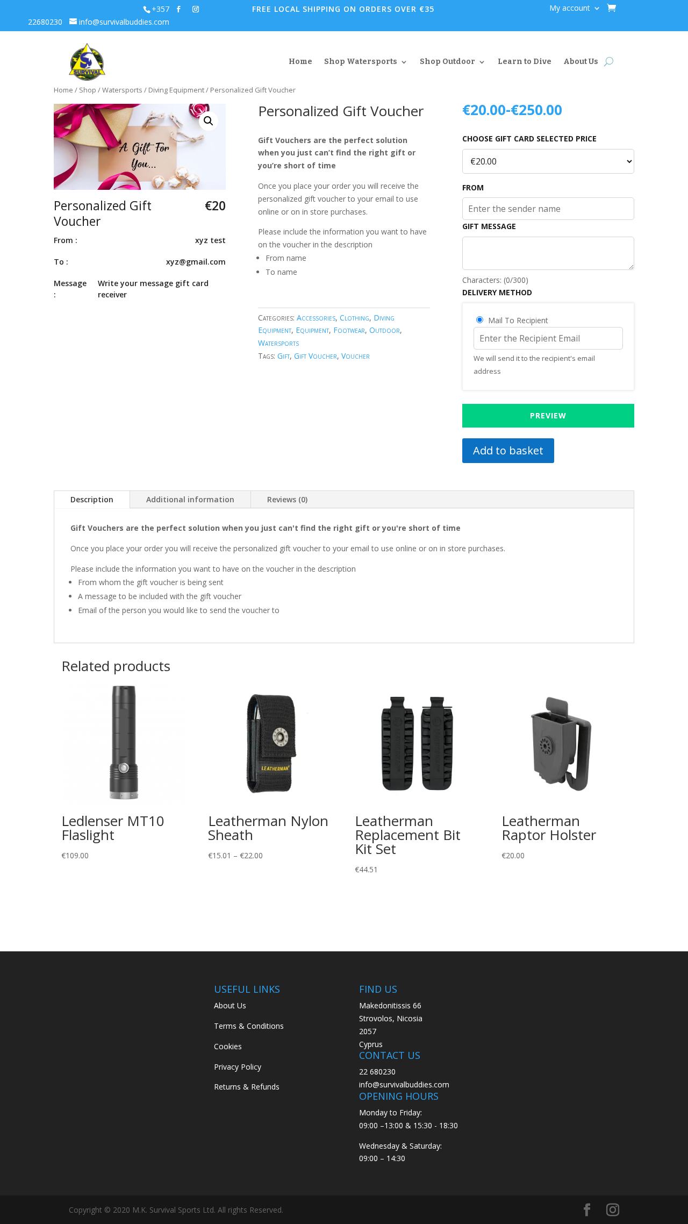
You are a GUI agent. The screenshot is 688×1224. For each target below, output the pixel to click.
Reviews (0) (287, 499)
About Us (580, 61)
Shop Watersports (360, 61)
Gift (283, 356)
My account (569, 8)
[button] (208, 121)
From (473, 188)
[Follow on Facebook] (178, 9)
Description (91, 499)
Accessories (316, 317)
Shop (87, 90)
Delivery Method (497, 292)
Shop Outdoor (447, 61)
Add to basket (508, 450)
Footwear (349, 330)
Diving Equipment (176, 90)
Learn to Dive (524, 61)
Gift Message (489, 226)
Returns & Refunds (247, 1086)
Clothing (354, 317)
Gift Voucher (315, 356)
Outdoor (384, 330)
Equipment (312, 330)
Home (300, 61)
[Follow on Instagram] (195, 9)
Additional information (190, 499)
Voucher (355, 356)
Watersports (122, 90)
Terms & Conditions (249, 1026)
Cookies (228, 1046)
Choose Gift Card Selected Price (529, 139)
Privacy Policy (237, 1067)
